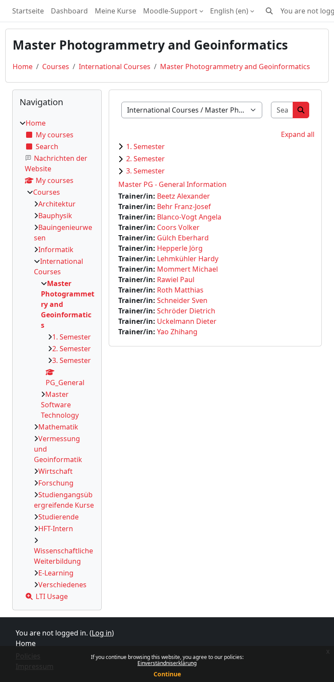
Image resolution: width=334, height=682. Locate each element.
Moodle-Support (170, 11)
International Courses (114, 66)
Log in (102, 633)
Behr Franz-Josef (184, 206)
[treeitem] (57, 360)
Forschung (55, 483)
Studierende (58, 517)
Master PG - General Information (172, 184)
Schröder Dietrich (186, 311)
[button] (269, 11)
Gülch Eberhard (183, 238)
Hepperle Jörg (180, 248)
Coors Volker (178, 227)
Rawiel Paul (175, 279)
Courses (55, 66)
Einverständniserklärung (167, 663)
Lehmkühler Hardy (187, 258)
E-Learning (55, 573)
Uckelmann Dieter (187, 321)
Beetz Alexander (183, 196)
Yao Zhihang (177, 331)
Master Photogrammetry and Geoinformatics (235, 66)
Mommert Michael (187, 269)
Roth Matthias (180, 290)
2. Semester (145, 158)
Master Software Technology (60, 404)
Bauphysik (55, 215)
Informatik (55, 249)
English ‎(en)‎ (229, 11)
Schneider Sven (182, 300)
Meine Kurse (115, 11)
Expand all (297, 134)
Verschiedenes (62, 584)
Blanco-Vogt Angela (189, 217)
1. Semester (145, 146)
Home (23, 66)
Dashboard (69, 11)
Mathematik (58, 427)
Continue (167, 674)
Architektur (57, 204)
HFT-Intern (55, 528)
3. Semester (145, 171)
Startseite (28, 11)
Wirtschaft (55, 471)
